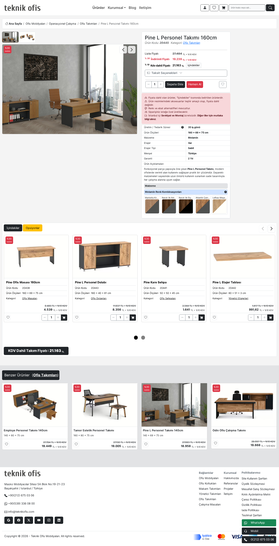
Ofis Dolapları (98, 298)
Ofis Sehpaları (168, 298)
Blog (132, 7)
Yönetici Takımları (210, 493)
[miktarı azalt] (148, 84)
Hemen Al (194, 84)
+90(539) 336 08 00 (21, 503)
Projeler (228, 488)
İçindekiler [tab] (13, 228)
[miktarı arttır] (161, 84)
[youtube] (39, 520)
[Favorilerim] (214, 7)
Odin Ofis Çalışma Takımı (229, 430)
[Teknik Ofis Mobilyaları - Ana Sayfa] (22, 8)
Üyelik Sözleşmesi (253, 483)
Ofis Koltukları (207, 483)
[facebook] (18, 520)
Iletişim (145, 7)
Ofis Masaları (29, 298)
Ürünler (98, 7)
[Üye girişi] (204, 7)
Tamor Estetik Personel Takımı (93, 430)
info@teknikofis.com (21, 511)
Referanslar (231, 483)
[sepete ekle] (64, 317)
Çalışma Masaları (210, 504)
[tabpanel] (139, 289)
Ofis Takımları (88, 23)
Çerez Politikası (251, 499)
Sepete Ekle (175, 84)
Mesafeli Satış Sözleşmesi (258, 489)
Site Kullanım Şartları (254, 478)
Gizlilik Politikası (252, 504)
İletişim (228, 493)
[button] (271, 229)
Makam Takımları (209, 488)
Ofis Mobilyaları (35, 23)
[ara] (270, 7)
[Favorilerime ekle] (223, 84)
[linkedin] (59, 520)
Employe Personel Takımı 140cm (25, 430)
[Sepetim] (223, 7)
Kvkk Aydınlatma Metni (256, 494)
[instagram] (49, 520)
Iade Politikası (250, 510)
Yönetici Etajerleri (238, 298)
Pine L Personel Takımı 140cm (163, 430)
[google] (8, 520)
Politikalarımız (251, 472)
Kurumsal (115, 7)
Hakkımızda (231, 478)
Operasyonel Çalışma (62, 23)
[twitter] (28, 520)
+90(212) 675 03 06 (21, 495)
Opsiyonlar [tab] (32, 228)
